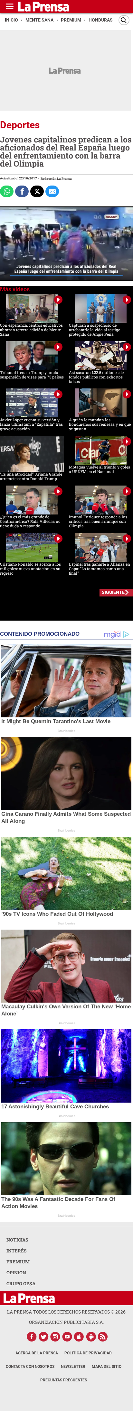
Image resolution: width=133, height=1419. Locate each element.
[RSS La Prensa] (103, 1337)
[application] (66, 243)
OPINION (16, 1272)
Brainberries (66, 730)
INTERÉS (16, 1251)
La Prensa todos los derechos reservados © (66, 1312)
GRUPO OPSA (20, 1283)
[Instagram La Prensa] (55, 1337)
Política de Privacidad (88, 1353)
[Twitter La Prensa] (43, 1337)
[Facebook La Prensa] (31, 1337)
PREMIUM (18, 1262)
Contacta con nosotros (30, 1366)
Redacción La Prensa (56, 179)
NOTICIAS (17, 1240)
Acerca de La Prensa (36, 1353)
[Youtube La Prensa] (67, 1337)
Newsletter (73, 1366)
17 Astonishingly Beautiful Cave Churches (55, 1107)
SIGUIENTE (113, 592)
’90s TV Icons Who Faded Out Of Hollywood (57, 914)
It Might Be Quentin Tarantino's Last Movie (55, 721)
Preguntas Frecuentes (63, 1380)
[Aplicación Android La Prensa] (91, 1337)
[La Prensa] (29, 1298)
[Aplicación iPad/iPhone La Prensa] (79, 1337)
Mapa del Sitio (106, 1366)
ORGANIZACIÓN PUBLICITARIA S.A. (66, 1322)
